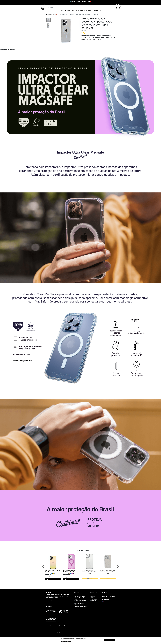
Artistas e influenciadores (81, 606)
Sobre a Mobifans (79, 594)
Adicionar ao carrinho (53, 579)
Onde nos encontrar (79, 603)
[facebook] (102, 601)
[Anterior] (43, 567)
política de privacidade (66, 641)
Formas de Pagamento (80, 600)
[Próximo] (118, 567)
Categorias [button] (93, 592)
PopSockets (81, 10)
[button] (116, 7)
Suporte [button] (76, 592)
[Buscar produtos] (112, 7)
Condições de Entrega (80, 596)
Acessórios (89, 10)
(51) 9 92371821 (49, 4)
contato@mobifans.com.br (108, 596)
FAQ (76, 599)
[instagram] (103, 601)
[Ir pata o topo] (114, 633)
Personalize (97, 10)
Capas (61, 10)
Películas (74, 10)
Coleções (67, 10)
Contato (77, 604)
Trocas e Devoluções (80, 597)
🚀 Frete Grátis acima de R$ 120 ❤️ (80, 1)
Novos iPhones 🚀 (52, 14)
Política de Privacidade (80, 602)
